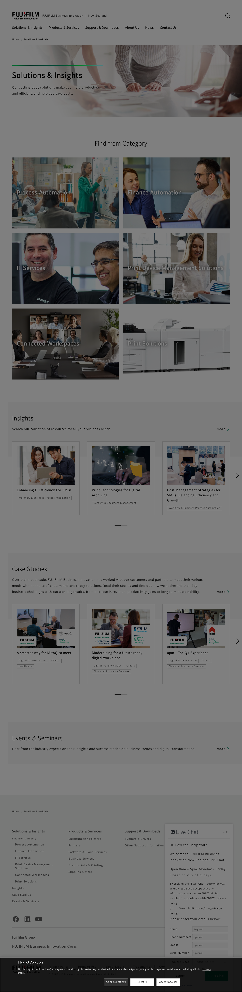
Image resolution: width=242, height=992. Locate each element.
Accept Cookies (168, 982)
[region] (121, 974)
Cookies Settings (116, 982)
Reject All (142, 982)
